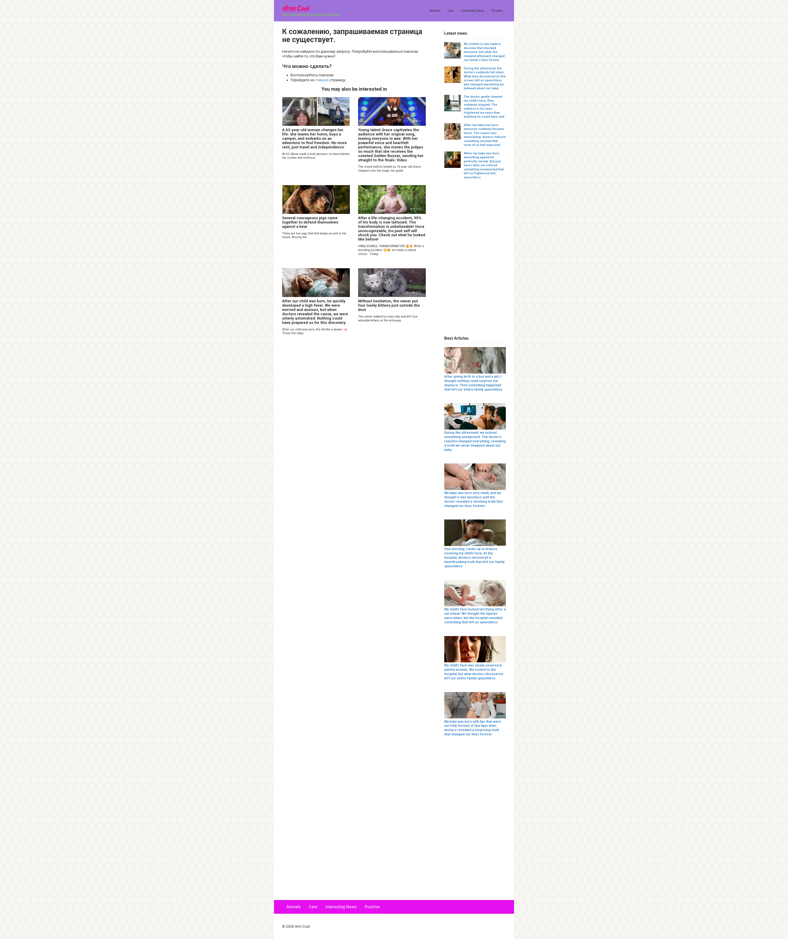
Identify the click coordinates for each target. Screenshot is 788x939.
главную (322, 80)
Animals (434, 11)
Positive (497, 11)
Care (451, 11)
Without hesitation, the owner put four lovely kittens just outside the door (389, 305)
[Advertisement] (475, 259)
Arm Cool (295, 8)
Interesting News (472, 11)
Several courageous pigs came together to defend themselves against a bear (310, 222)
